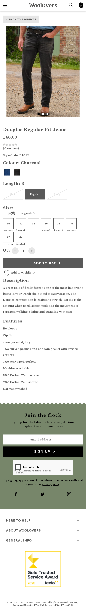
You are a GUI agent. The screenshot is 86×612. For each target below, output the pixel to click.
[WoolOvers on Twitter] (43, 494)
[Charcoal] (17, 172)
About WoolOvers (23, 530)
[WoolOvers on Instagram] (69, 494)
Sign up (42, 451)
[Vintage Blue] (7, 172)
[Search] (71, 5)
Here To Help (18, 520)
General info (19, 540)
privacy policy (50, 484)
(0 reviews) (11, 148)
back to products (22, 19)
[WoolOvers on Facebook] (16, 494)
